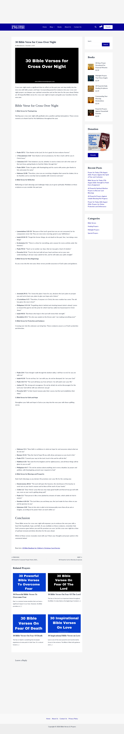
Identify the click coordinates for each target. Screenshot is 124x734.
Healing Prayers (93, 226)
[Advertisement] (50, 12)
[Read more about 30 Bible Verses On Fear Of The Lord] (64, 582)
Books (60, 27)
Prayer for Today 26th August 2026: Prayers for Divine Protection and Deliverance (97, 204)
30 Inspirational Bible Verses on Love (64, 636)
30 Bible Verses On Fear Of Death (27, 636)
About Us (68, 27)
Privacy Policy (73, 719)
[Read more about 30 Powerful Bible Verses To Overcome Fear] (29, 582)
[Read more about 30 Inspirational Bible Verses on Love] (64, 623)
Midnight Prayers (93, 230)
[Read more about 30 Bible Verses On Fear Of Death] (29, 623)
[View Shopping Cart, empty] (100, 27)
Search (89, 41)
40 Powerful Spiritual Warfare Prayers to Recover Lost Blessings (98, 191)
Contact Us (77, 27)
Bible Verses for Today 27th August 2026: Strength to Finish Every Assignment (98, 183)
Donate (93, 155)
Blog (51, 27)
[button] (53, 27)
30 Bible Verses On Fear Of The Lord (64, 594)
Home (45, 27)
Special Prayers (93, 233)
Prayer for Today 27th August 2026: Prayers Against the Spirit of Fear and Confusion (98, 175)
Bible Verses (92, 223)
